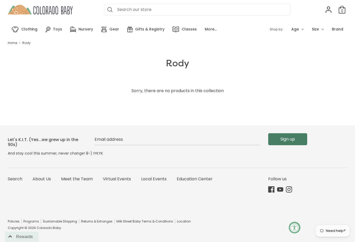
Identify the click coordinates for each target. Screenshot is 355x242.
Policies (13, 221)
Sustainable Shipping (60, 221)
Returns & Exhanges (97, 221)
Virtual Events (117, 179)
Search (15, 179)
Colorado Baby (49, 228)
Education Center (195, 179)
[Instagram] (289, 189)
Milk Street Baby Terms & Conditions (144, 221)
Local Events (154, 179)
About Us (41, 179)
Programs (31, 221)
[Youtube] (280, 189)
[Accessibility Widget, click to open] (294, 227)
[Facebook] (271, 189)
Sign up (287, 139)
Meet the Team (77, 179)
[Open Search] (110, 10)
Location (184, 221)
